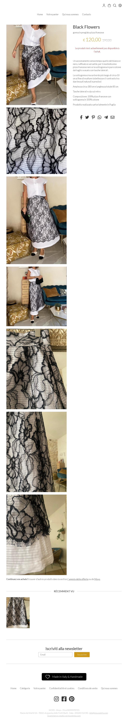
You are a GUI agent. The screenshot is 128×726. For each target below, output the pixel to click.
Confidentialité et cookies (61, 688)
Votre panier (52, 14)
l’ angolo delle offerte (78, 579)
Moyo (97, 579)
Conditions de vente (88, 688)
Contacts (86, 14)
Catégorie (25, 688)
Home (40, 14)
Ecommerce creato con (64, 715)
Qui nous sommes (70, 14)
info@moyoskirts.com (99, 713)
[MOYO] (64, 6)
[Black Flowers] (36, 65)
